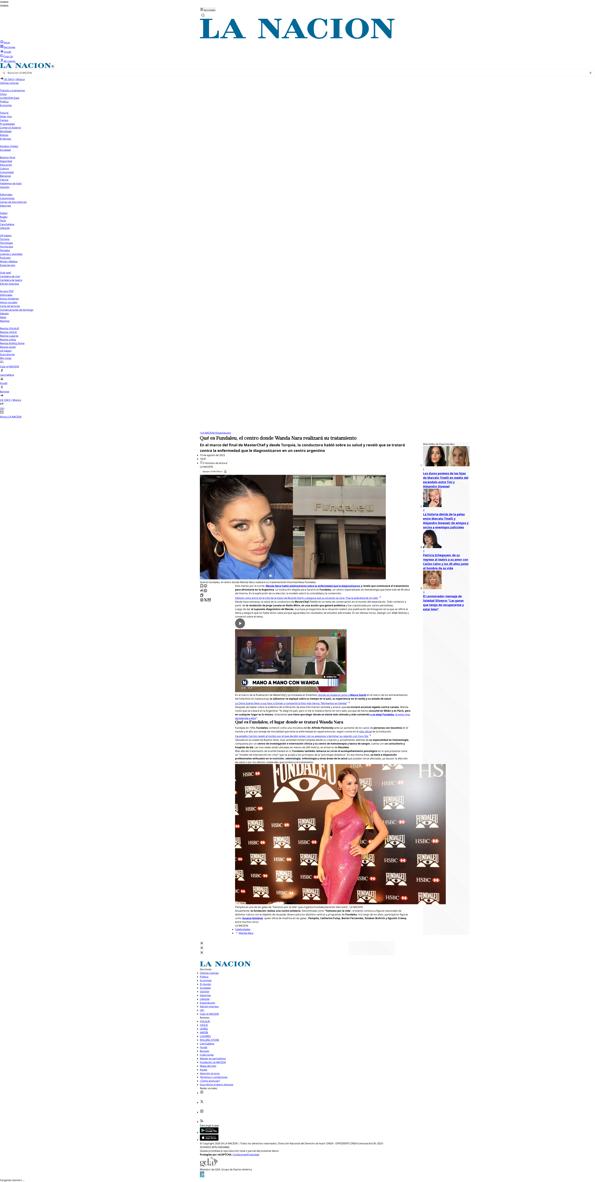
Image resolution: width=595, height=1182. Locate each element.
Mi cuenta (9, 61)
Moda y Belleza (9, 261)
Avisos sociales (8, 302)
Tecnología (6, 243)
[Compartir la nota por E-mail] (209, 600)
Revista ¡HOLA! (8, 332)
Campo (4, 120)
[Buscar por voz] (590, 73)
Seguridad (6, 161)
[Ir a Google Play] (209, 1132)
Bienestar (5, 176)
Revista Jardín (8, 347)
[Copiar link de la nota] (202, 595)
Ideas (3, 317)
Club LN (8, 56)
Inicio (7, 42)
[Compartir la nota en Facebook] (202, 600)
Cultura (4, 168)
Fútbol (3, 213)
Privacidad (253, 1154)
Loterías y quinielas (11, 254)
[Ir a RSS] (202, 1121)
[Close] (202, 943)
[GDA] (209, 1165)
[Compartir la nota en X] (205, 600)
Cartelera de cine (10, 276)
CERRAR (4, 2)
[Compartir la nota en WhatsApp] (205, 591)
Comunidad (7, 172)
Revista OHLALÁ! (9, 328)
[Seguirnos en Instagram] (202, 1112)
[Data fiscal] (202, 1176)
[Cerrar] (53, 66)
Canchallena (7, 224)
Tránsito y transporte (12, 90)
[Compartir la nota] (202, 591)
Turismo (5, 239)
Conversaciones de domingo (16, 310)
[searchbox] (296, 73)
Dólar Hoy (6, 116)
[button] (297, 241)
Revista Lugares (9, 336)
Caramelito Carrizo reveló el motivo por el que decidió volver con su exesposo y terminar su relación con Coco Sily (301, 736)
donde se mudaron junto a (342, 695)
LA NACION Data (9, 98)
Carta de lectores (10, 306)
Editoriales (6, 194)
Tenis (3, 220)
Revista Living (8, 339)
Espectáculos (222, 433)
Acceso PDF (6, 291)
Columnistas (7, 198)
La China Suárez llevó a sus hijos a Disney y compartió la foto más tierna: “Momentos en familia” (291, 703)
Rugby (3, 217)
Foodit (7, 52)
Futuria (4, 112)
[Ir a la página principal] (297, 38)
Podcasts (5, 257)
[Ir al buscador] (203, 15)
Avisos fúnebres (9, 298)
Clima (3, 94)
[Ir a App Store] (209, 1139)
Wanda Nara (246, 933)
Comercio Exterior (10, 127)
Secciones (9, 47)
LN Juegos (6, 235)
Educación (6, 165)
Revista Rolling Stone (12, 343)
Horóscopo (6, 246)
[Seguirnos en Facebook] (202, 1093)
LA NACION (207, 433)
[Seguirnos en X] (202, 1102)
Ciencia (4, 179)
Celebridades (242, 929)
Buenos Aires (7, 157)
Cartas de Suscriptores (13, 202)
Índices (4, 135)
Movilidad (5, 131)
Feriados (5, 250)
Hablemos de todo (11, 183)
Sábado (4, 313)
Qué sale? (5, 272)
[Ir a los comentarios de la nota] (205, 586)
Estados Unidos (9, 146)
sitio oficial (365, 731)
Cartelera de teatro (11, 280)
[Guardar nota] (202, 586)
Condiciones (240, 1154)
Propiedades (7, 124)
